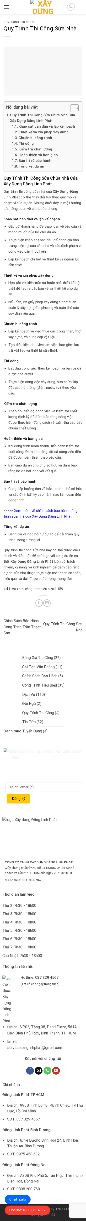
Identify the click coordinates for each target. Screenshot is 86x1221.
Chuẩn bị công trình (35, 138)
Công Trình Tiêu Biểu (39, 685)
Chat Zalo (17, 1199)
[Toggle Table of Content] (72, 108)
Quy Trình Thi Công (19, 22)
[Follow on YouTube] (56, 1071)
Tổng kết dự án (31, 166)
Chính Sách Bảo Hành (39, 676)
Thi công (26, 143)
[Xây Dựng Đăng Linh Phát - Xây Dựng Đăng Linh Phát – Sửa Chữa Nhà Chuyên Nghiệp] (43, 7)
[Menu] (6, 7)
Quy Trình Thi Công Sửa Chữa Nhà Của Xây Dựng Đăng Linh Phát (42, 118)
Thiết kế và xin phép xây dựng (44, 132)
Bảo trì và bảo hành (35, 161)
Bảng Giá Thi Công (37, 657)
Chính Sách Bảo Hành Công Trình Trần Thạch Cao (23, 627)
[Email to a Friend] (47, 603)
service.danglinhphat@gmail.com (34, 1047)
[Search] (71, 7)
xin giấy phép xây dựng (40, 302)
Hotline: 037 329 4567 (27, 1210)
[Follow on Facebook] (30, 1071)
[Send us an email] (39, 1071)
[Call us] (47, 1071)
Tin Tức (29, 722)
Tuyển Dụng (32, 731)
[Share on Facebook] (39, 603)
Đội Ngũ (29, 703)
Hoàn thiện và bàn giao (38, 155)
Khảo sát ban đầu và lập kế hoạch (47, 126)
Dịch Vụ (28, 694)
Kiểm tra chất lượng (35, 149)
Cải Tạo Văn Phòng (38, 667)
